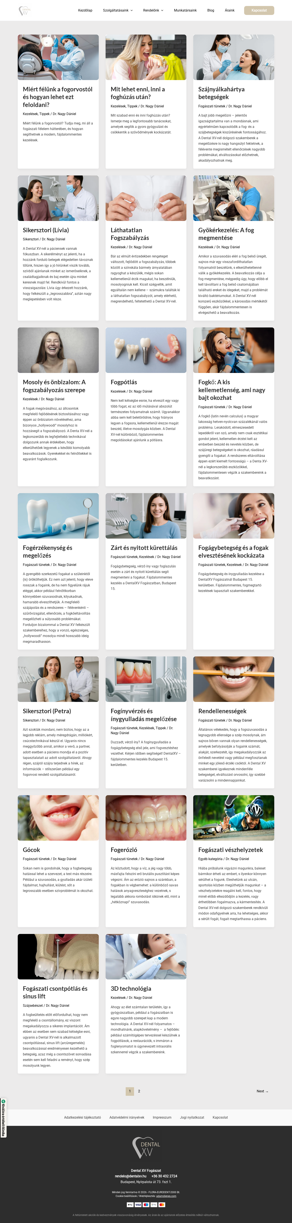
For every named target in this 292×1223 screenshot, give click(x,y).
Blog (210, 10)
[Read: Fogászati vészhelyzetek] (233, 818)
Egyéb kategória (210, 859)
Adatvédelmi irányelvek (126, 1117)
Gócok (31, 849)
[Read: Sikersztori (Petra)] (58, 679)
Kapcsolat (220, 1117)
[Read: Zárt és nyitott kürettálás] (146, 515)
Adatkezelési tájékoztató (82, 1117)
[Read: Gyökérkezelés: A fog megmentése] (233, 198)
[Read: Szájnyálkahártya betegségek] (233, 57)
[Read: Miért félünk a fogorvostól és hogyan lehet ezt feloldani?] (58, 57)
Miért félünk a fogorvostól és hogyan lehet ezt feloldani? (58, 96)
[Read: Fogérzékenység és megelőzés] (58, 515)
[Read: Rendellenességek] (233, 679)
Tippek (44, 114)
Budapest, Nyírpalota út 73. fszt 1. (146, 1182)
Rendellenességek (222, 711)
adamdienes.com (166, 1196)
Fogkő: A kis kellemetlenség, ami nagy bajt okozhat (231, 389)
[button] (130, 10)
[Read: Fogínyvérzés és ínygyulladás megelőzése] (146, 679)
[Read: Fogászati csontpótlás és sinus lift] (58, 956)
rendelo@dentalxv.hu (133, 1176)
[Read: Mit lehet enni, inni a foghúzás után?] (146, 57)
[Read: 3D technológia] (146, 956)
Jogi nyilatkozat (192, 1117)
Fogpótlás (124, 382)
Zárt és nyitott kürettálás (144, 547)
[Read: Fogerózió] (146, 818)
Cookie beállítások (126, 1196)
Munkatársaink (185, 10)
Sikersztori (31, 239)
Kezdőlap (85, 10)
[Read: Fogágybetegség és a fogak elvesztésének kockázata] (233, 515)
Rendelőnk (151, 10)
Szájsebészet (33, 1006)
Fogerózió (124, 849)
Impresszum (162, 1117)
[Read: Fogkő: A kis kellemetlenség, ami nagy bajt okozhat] (233, 350)
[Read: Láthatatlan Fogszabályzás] (146, 198)
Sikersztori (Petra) (47, 711)
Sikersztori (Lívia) (46, 230)
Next (263, 1091)
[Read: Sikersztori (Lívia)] (58, 198)
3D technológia (131, 988)
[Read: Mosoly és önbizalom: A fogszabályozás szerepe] (58, 350)
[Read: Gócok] (58, 818)
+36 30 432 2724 (164, 1176)
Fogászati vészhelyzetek (230, 849)
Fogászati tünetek (211, 106)
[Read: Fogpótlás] (146, 350)
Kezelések (30, 114)
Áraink (229, 10)
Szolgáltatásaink (115, 10)
